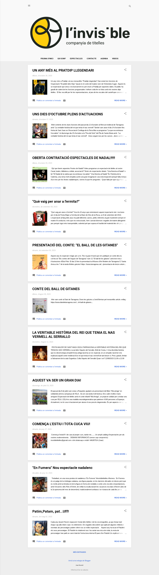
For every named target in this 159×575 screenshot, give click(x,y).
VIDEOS (115, 59)
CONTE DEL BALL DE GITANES (56, 289)
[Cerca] (130, 6)
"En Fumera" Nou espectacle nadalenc (62, 468)
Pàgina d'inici (47, 59)
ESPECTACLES (76, 59)
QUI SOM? (62, 59)
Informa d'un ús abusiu (79, 570)
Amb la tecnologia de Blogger (79, 561)
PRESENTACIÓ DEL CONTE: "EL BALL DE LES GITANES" (75, 245)
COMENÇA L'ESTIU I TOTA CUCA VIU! (61, 424)
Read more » (120, 100)
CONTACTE (91, 59)
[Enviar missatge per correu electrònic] (64, 101)
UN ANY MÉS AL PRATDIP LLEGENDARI (63, 70)
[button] (125, 69)
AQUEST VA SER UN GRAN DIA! (56, 380)
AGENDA (104, 59)
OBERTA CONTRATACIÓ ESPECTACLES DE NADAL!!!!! (73, 158)
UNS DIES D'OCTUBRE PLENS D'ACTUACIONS (67, 114)
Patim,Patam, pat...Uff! (50, 511)
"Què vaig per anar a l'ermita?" (56, 201)
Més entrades (79, 552)
